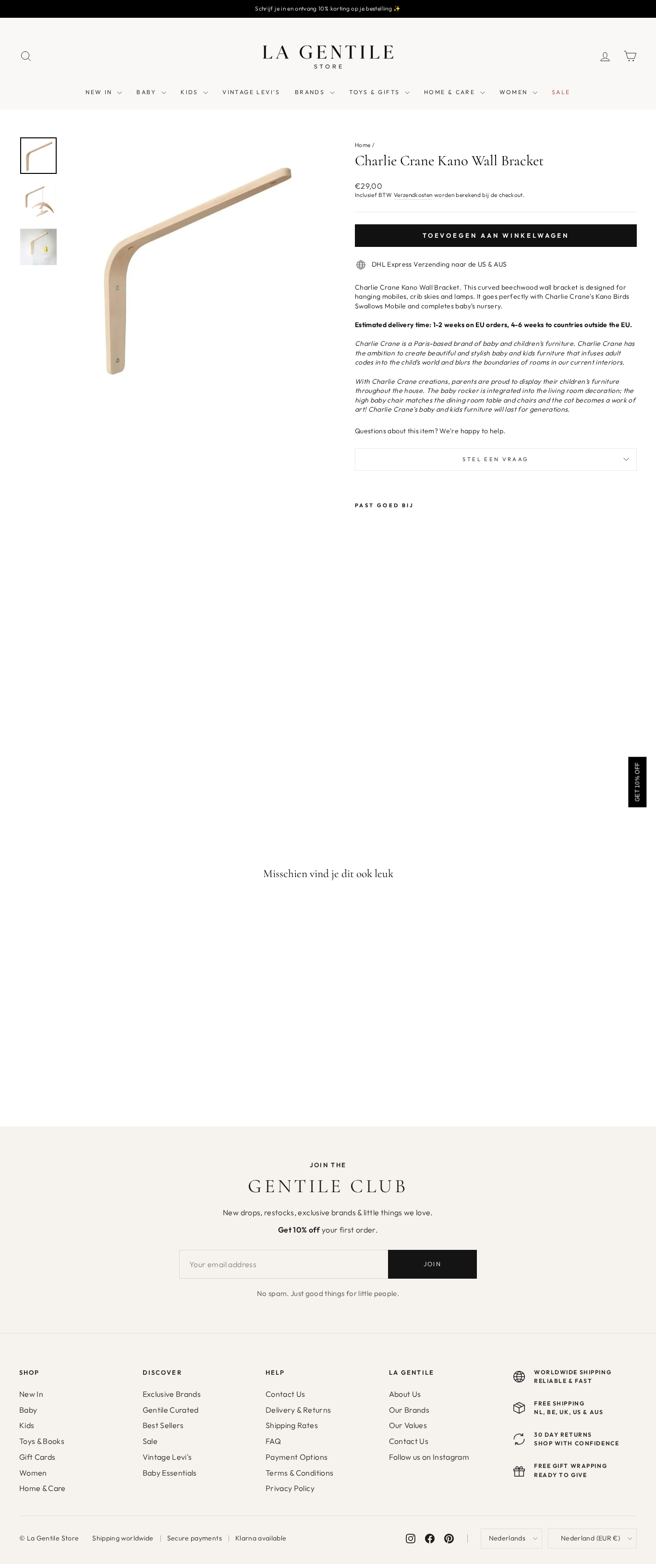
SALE (561, 92)
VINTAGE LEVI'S (251, 92)
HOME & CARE (451, 92)
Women (33, 1473)
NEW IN (100, 92)
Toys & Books (41, 1441)
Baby (28, 1410)
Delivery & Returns (298, 1410)
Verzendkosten (413, 194)
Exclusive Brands (172, 1394)
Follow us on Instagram (429, 1457)
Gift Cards (37, 1457)
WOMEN (514, 92)
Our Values (408, 1425)
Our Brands (409, 1410)
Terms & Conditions (299, 1473)
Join (432, 1264)
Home (362, 144)
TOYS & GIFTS (375, 92)
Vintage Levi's (167, 1457)
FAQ (273, 1441)
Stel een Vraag (495, 459)
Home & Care (42, 1488)
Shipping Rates (292, 1425)
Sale (150, 1441)
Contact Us (285, 1394)
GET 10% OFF (637, 781)
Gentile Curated (171, 1410)
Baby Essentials (170, 1473)
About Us (405, 1394)
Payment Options (297, 1457)
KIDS (191, 92)
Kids (26, 1425)
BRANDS (311, 92)
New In (31, 1394)
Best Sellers (163, 1425)
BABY (147, 92)
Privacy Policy (290, 1488)
